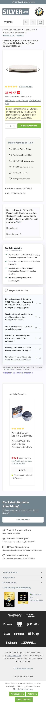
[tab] (22, 216)
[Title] (9, 599)
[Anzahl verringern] (7, 126)
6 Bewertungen (26, 86)
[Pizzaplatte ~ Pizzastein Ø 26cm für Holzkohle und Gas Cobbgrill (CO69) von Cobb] (23, 69)
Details (22, 470)
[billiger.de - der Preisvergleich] (37, 599)
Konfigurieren (17, 694)
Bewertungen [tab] (12, 234)
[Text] (23, 599)
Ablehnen (32, 694)
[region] (23, 69)
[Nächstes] (39, 69)
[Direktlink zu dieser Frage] (40, 303)
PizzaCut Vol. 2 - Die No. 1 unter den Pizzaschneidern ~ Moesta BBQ (22, 434)
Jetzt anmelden (23, 519)
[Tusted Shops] (39, 12)
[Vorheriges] (7, 69)
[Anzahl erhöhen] (13, 126)
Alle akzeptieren (23, 700)
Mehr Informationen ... (23, 689)
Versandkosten (14, 656)
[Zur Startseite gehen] (16, 11)
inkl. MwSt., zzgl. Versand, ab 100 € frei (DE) (22, 462)
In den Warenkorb (29, 126)
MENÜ (10, 22)
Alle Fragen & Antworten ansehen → (18, 373)
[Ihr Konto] (33, 22)
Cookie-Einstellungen (23, 668)
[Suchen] (26, 22)
